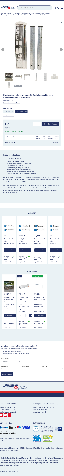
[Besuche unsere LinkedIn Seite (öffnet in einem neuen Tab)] (5, 415)
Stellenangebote (35, 463)
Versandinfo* (56, 142)
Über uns (45, 463)
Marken (10, 13)
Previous (2, 50)
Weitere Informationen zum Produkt (11, 103)
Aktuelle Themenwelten (55, 458)
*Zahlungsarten (43, 460)
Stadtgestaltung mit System (43, 13)
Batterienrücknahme (21, 463)
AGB (18, 472)
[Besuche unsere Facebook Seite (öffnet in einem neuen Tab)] (9, 415)
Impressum (3, 472)
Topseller (25, 458)
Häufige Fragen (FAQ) (19, 460)
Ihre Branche (5, 358)
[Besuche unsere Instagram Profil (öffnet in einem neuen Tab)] (1, 415)
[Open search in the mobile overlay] (34, 8)
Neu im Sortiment (35, 458)
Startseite (3, 13)
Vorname (4, 366)
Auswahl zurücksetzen (8, 116)
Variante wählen (9, 250)
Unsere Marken (6, 460)
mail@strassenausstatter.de (8, 412)
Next (61, 50)
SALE (44, 458)
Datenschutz (11, 472)
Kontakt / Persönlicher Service (11, 458)
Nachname (25, 366)
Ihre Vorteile (32, 460)
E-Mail (44, 366)
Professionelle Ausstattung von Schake (24, 13)
